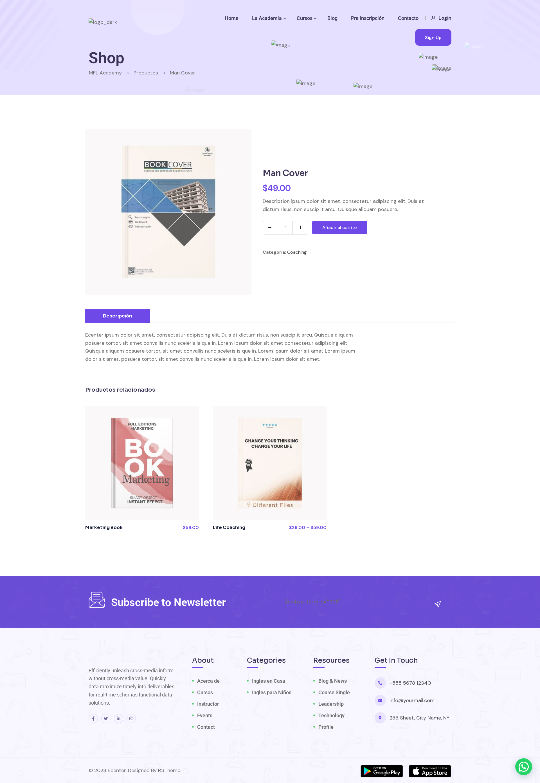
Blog (332, 18)
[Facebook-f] (93, 718)
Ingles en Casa (268, 681)
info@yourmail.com (412, 700)
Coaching (297, 252)
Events (204, 715)
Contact (206, 727)
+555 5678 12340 (410, 683)
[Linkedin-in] (118, 718)
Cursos (304, 18)
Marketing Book (104, 527)
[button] (523, 766)
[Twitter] (106, 718)
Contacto (408, 18)
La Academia (267, 18)
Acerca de (208, 681)
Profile (326, 727)
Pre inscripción (367, 18)
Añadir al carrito (339, 227)
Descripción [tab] (117, 315)
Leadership (331, 704)
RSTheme (169, 770)
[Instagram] (131, 718)
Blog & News (332, 681)
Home (231, 18)
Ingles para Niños (271, 692)
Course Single (334, 692)
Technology (331, 715)
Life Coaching (229, 527)
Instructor (208, 704)
